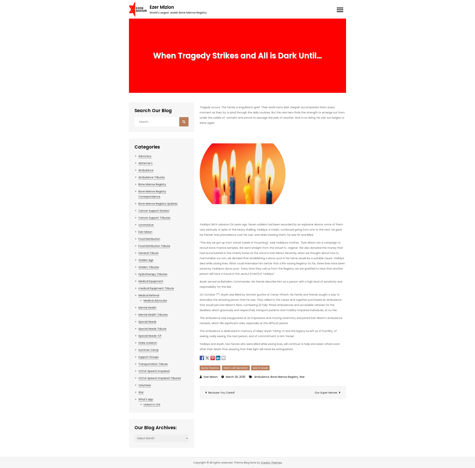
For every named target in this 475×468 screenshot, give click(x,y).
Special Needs (147, 322)
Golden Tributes (148, 267)
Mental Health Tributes (153, 315)
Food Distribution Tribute (154, 246)
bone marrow (210, 368)
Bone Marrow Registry (284, 377)
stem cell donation (236, 368)
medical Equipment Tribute (156, 288)
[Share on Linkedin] (218, 357)
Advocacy (144, 156)
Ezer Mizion (162, 7)
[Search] (184, 121)
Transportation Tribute (153, 364)
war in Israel (260, 368)
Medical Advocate (155, 300)
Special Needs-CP (149, 336)
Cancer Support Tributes (154, 218)
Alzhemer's (145, 163)
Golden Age (145, 260)
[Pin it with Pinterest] (212, 357)
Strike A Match (147, 343)
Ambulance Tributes (151, 177)
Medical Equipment (150, 281)
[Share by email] (223, 357)
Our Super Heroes (326, 392)
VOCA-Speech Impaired (154, 371)
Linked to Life (152, 404)
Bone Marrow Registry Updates (158, 204)
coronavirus (146, 225)
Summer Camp (148, 350)
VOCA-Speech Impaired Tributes (159, 378)
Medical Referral (148, 295)
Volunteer (144, 385)
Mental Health (147, 307)
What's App (145, 399)
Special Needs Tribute (152, 329)
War (302, 377)
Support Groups (148, 357)
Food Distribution (149, 239)
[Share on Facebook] (202, 357)
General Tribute (148, 253)
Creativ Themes (271, 462)
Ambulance (261, 377)
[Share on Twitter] (207, 357)
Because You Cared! (221, 392)
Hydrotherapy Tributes (152, 274)
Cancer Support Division (153, 211)
